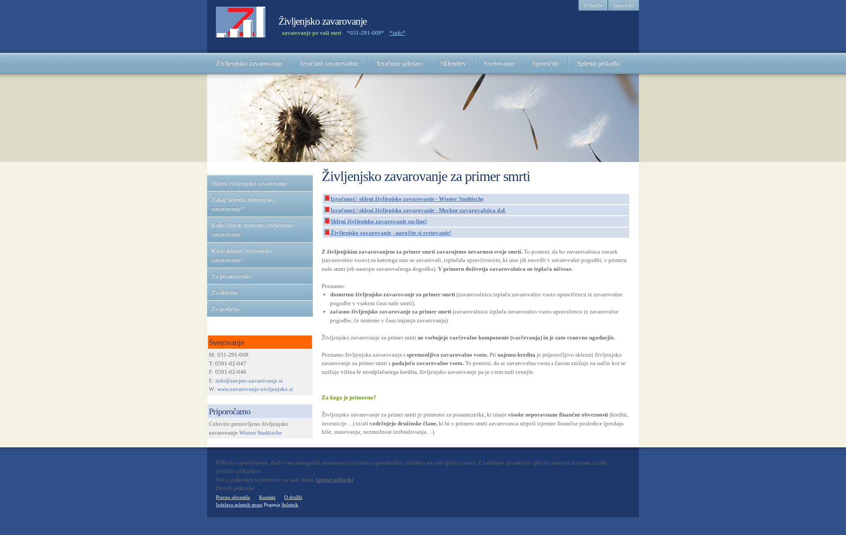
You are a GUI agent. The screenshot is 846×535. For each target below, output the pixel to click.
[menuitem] (249, 63)
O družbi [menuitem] (593, 5)
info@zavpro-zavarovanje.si (249, 380)
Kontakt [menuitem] (267, 497)
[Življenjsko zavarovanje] (240, 26)
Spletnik (290, 504)
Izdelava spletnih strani (239, 504)
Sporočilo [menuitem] (623, 5)
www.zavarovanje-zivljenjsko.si (255, 389)
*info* (397, 33)
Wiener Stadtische (260, 432)
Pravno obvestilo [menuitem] (233, 497)
